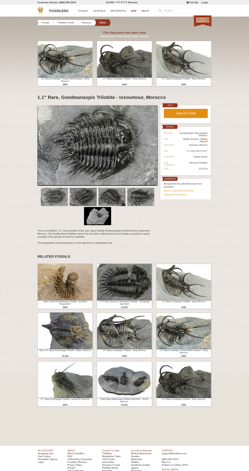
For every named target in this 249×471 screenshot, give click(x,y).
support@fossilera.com (174, 453)
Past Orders (44, 456)
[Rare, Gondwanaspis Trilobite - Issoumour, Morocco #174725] (98, 184)
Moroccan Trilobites (198, 163)
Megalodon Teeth (111, 456)
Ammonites (108, 462)
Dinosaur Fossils (111, 465)
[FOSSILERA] (40, 14)
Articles (71, 467)
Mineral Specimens (141, 453)
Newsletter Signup (47, 459)
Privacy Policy (74, 465)
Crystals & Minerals (141, 450)
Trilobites (107, 453)
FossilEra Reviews (77, 462)
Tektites (135, 462)
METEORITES (118, 10)
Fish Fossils (108, 459)
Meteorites (136, 459)
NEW (133, 10)
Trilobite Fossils (200, 157)
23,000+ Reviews (122, 2)
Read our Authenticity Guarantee (179, 191)
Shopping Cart (45, 453)
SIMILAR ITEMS (186, 113)
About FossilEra (75, 453)
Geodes (135, 456)
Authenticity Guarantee (79, 459)
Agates (134, 467)
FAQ (69, 456)
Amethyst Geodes (140, 465)
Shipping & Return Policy (175, 194)
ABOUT (145, 10)
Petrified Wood (110, 467)
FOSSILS (83, 10)
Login (204, 2)
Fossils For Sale (110, 450)
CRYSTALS (99, 10)
